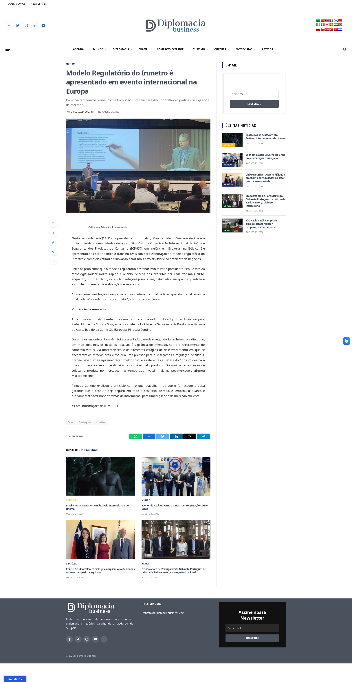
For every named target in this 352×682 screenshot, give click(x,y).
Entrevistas (244, 49)
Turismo (199, 49)
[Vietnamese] (336, 29)
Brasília (71, 563)
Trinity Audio (107, 227)
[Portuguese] (340, 25)
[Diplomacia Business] (176, 25)
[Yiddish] (340, 29)
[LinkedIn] (53, 261)
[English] (327, 20)
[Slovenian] (323, 29)
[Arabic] (318, 20)
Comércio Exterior (170, 49)
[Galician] (336, 20)
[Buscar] (344, 49)
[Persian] (336, 25)
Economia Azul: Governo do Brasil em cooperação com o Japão (175, 507)
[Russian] (318, 29)
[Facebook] (53, 233)
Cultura (220, 49)
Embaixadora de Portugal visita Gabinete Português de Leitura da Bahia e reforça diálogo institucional (174, 570)
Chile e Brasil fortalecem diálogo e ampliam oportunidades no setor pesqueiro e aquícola (100, 570)
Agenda (78, 49)
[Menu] (8, 49)
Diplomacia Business (83, 111)
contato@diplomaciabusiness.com (163, 613)
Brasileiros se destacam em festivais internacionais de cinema (97, 507)
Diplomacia (121, 49)
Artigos (267, 49)
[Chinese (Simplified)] (323, 20)
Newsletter (38, 3)
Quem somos (17, 3)
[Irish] (318, 25)
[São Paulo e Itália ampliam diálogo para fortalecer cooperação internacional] (232, 225)
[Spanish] (327, 29)
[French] (331, 20)
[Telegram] (53, 251)
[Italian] (323, 25)
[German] (340, 20)
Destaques (85, 422)
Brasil (143, 49)
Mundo (98, 49)
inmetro (100, 422)
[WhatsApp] (53, 223)
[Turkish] (331, 29)
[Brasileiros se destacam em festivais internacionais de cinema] (100, 476)
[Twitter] (53, 242)
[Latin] (331, 25)
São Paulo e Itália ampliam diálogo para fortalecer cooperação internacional (261, 224)
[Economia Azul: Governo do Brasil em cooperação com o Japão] (176, 476)
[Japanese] (327, 25)
